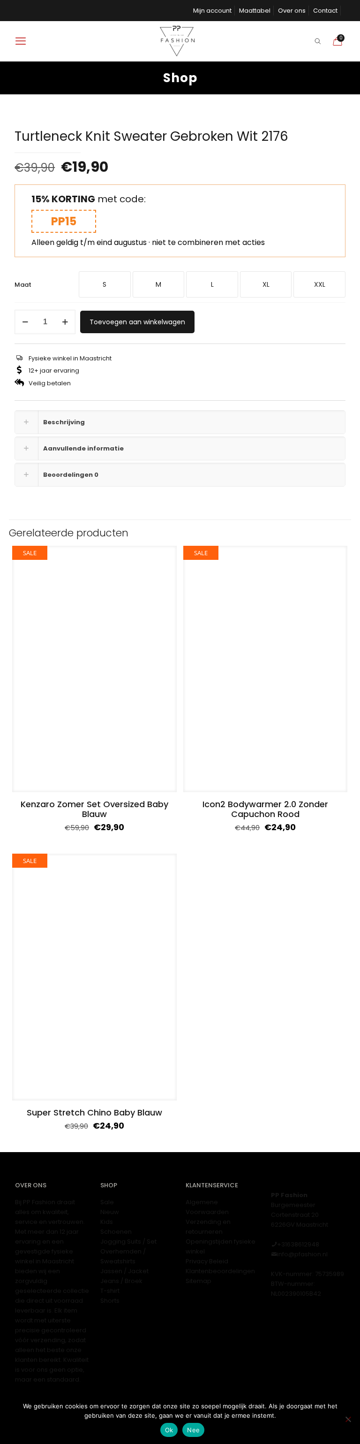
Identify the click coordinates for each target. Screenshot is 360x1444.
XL (266, 284)
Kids (106, 1221)
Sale (107, 1202)
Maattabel (254, 10)
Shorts (110, 1300)
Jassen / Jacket (124, 1271)
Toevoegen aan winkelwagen (137, 322)
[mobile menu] (21, 41)
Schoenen (116, 1231)
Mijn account (212, 10)
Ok (169, 1430)
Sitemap (198, 1280)
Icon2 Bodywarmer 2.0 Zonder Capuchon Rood (265, 809)
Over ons (292, 10)
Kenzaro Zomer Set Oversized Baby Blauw (94, 809)
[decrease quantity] (25, 322)
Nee (193, 1430)
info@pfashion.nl (302, 1254)
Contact (325, 10)
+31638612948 (298, 1244)
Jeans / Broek (121, 1280)
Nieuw (109, 1211)
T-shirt (110, 1290)
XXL (319, 284)
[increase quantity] (65, 322)
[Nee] (348, 1419)
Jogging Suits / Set (128, 1241)
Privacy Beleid (207, 1261)
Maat (23, 284)
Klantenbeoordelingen (220, 1271)
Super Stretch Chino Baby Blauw (94, 1112)
